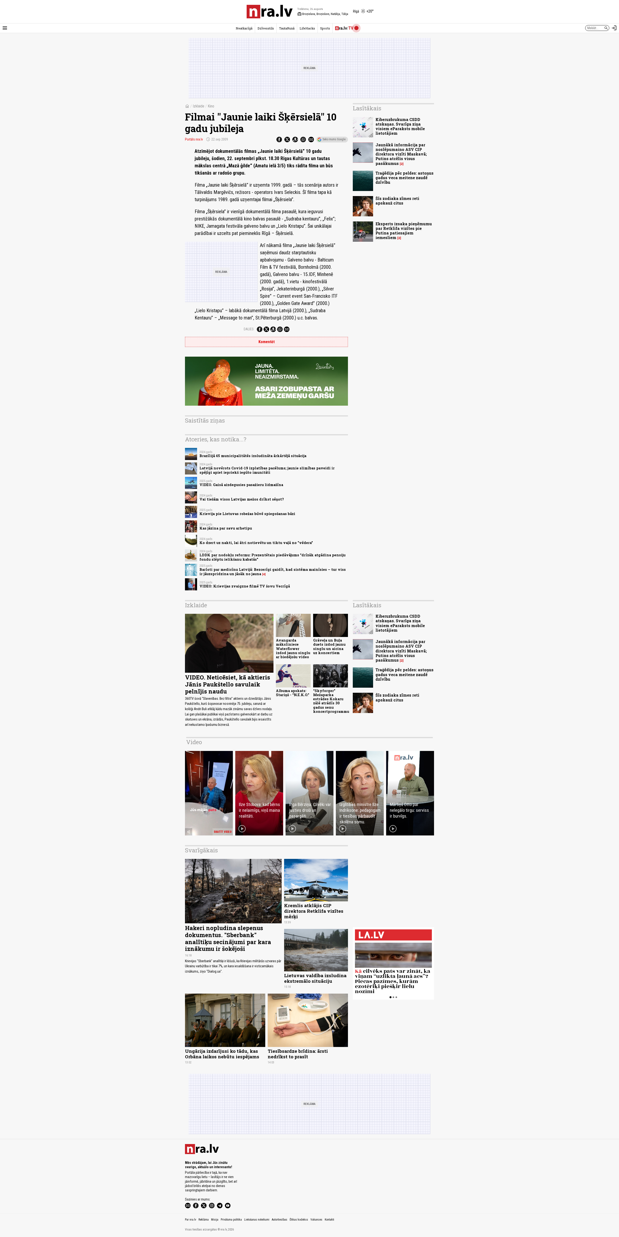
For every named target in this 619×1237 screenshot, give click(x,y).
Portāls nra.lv (194, 139)
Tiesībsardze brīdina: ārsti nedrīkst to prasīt (298, 1054)
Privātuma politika (231, 1219)
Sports (325, 28)
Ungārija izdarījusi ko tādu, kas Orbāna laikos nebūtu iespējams (222, 1054)
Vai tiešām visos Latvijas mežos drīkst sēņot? (241, 499)
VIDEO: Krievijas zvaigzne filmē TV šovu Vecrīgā (244, 586)
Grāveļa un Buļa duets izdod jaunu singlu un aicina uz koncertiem (329, 646)
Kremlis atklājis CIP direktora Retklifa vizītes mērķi (313, 910)
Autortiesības (279, 1219)
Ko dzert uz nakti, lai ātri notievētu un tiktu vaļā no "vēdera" (256, 542)
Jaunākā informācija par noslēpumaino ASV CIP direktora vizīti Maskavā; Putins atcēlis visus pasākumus (401, 154)
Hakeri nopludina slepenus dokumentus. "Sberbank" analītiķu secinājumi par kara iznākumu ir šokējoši (228, 938)
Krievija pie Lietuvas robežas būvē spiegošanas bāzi (247, 513)
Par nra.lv (190, 1219)
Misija (214, 1219)
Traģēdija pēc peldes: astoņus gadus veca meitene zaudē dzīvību (405, 177)
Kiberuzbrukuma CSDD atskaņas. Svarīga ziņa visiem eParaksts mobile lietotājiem (400, 126)
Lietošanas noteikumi (256, 1219)
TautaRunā (287, 28)
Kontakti (329, 1219)
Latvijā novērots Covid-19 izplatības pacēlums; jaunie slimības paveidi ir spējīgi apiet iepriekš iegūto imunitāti (267, 470)
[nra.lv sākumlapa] (270, 11)
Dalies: (249, 329)
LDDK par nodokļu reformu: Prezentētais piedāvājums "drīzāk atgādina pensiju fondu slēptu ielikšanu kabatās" (272, 557)
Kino (211, 106)
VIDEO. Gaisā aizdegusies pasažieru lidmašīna (241, 484)
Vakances (316, 1219)
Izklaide (198, 106)
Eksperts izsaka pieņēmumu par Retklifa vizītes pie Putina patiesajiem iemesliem (404, 230)
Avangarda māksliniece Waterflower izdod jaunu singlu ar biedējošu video (293, 648)
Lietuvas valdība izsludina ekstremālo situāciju (315, 978)
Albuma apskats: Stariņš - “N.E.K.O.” (292, 692)
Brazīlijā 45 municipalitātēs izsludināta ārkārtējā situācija (252, 455)
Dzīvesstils (266, 28)
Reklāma (204, 1219)
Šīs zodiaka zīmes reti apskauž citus (397, 200)
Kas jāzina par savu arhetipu (225, 528)
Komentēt (266, 341)
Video (194, 742)
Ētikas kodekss (299, 1219)
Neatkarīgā (244, 28)
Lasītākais (367, 108)
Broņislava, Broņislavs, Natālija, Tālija (322, 14)
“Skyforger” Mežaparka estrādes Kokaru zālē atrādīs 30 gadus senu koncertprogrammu (331, 701)
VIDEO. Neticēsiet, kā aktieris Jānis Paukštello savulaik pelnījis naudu (227, 684)
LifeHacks (307, 28)
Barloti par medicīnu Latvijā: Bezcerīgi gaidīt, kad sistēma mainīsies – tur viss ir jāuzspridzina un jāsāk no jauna (272, 571)
